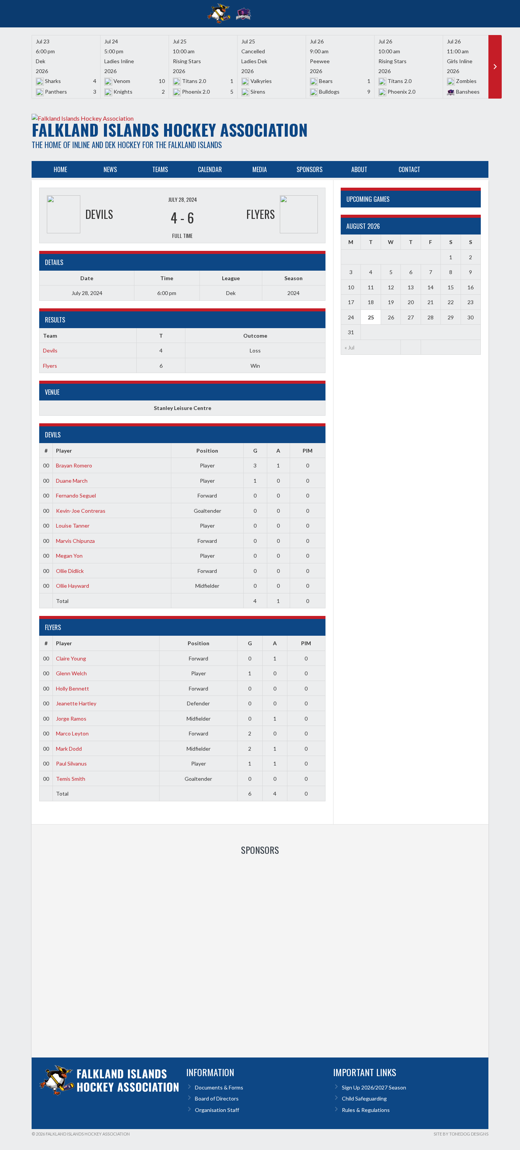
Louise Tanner (72, 525)
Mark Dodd (69, 748)
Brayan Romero (74, 465)
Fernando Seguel (76, 495)
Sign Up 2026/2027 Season (374, 1087)
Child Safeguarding (364, 1098)
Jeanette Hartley (76, 703)
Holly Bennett (72, 688)
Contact (409, 169)
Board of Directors (217, 1098)
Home (60, 169)
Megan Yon (69, 555)
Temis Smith (70, 778)
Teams (160, 169)
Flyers (50, 365)
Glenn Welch (71, 673)
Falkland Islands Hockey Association (170, 129)
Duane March (72, 480)
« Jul (349, 347)
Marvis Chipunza (75, 541)
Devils (50, 350)
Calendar (210, 169)
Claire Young (71, 658)
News (110, 169)
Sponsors (309, 169)
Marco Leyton (72, 733)
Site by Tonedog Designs (461, 1133)
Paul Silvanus (71, 763)
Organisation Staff (217, 1110)
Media (259, 169)
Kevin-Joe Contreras (80, 510)
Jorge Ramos (71, 718)
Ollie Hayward (72, 585)
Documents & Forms (219, 1087)
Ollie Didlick (70, 571)
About (359, 169)
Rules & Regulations (366, 1110)
